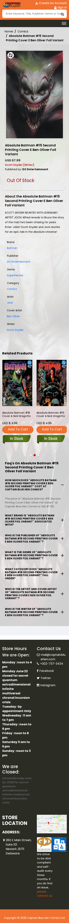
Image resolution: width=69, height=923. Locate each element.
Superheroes (15, 275)
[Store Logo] (11, 5)
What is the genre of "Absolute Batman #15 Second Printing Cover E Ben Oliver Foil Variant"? (31, 555)
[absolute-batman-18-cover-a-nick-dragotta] (17, 383)
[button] (31, 455)
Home (8, 31)
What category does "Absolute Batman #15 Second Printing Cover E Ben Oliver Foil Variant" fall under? (31, 573)
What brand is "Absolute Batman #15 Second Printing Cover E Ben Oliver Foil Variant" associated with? (29, 520)
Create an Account (52, 3)
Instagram (47, 681)
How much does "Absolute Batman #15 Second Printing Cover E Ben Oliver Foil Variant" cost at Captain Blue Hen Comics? (30, 484)
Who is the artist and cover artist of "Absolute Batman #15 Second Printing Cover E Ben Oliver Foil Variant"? (31, 593)
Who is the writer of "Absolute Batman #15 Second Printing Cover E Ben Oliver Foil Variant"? (31, 612)
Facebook (46, 666)
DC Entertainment (18, 262)
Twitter (45, 673)
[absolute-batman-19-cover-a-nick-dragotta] (51, 383)
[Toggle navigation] (64, 23)
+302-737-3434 (51, 659)
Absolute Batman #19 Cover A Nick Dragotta (50, 414)
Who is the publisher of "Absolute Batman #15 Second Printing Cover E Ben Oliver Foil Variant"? (31, 538)
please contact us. (45, 889)
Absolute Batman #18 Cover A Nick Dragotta (16, 414)
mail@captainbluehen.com (53, 652)
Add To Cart (18, 429)
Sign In (62, 7)
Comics (22, 31)
